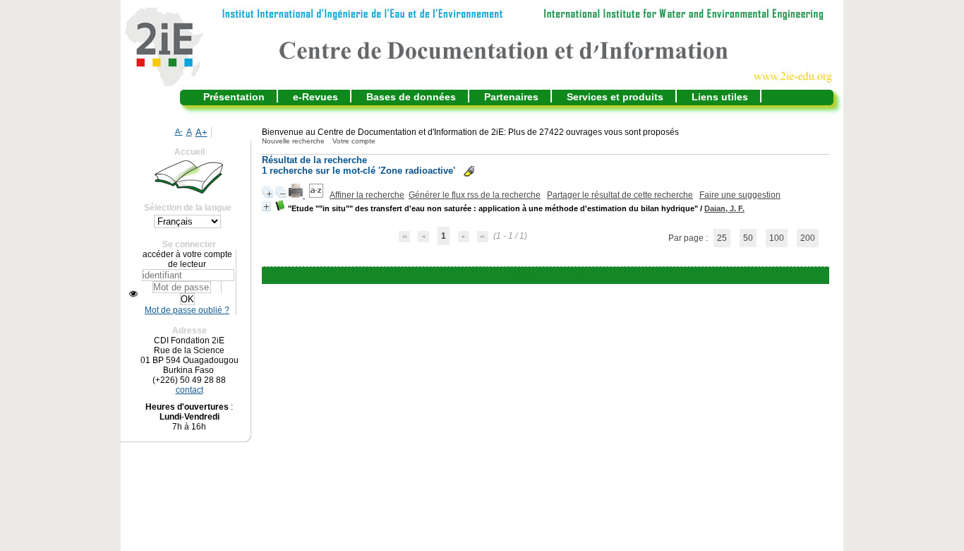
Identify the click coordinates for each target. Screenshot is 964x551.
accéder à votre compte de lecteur (187, 259)
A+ (201, 132)
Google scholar (524, 275)
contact (189, 390)
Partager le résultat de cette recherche (620, 195)
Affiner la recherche (367, 195)
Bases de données (411, 96)
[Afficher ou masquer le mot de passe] (133, 294)
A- (179, 131)
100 (776, 238)
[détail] (266, 206)
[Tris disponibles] (317, 195)
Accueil (189, 152)
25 (722, 238)
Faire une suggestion (740, 195)
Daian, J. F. (724, 208)
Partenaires (511, 96)
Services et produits (615, 96)
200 (807, 238)
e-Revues (315, 96)
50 (748, 238)
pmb (580, 275)
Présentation (234, 96)
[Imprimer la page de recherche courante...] (297, 195)
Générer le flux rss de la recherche (475, 195)
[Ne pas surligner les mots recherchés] (469, 171)
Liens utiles (720, 96)
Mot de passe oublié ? (187, 310)
